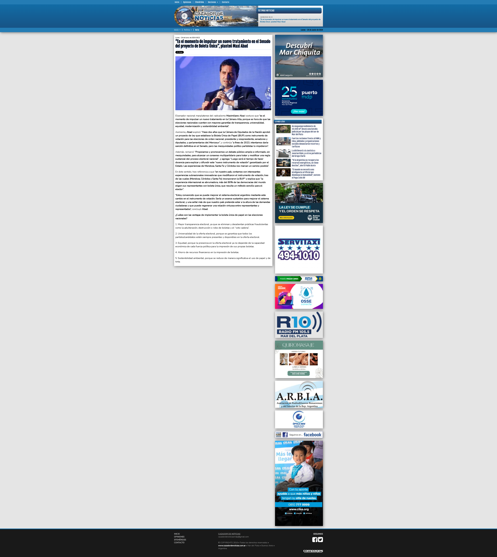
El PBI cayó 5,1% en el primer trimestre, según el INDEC (281, 18)
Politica (187, 30)
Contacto (225, 2)
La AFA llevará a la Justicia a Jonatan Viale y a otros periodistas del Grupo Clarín (306, 153)
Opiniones (187, 2)
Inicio (177, 2)
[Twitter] (320, 541)
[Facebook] (315, 541)
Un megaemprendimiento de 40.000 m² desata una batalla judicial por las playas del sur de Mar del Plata (305, 130)
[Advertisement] (163, 74)
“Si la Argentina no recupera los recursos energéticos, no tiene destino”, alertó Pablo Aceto (305, 163)
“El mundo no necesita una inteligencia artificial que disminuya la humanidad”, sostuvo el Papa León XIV (306, 173)
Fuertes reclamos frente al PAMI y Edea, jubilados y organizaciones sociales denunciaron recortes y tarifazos (306, 142)
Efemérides (199, 2)
